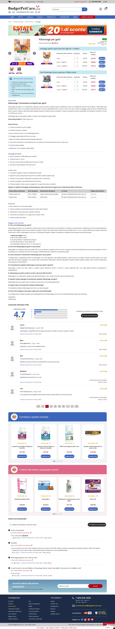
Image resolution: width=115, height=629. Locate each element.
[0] (105, 10)
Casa (9, 22)
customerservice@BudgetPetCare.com (88, 606)
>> (76, 406)
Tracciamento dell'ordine (35, 619)
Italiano (108, 627)
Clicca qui (93, 194)
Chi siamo (11, 601)
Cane (12, 17)
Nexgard (52, 611)
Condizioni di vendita (13, 609)
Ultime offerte (12, 606)
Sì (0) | (101, 334)
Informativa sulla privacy (14, 611)
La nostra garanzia (34, 611)
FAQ (30, 601)
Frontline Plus (54, 604)
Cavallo (30, 17)
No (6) (48, 552)
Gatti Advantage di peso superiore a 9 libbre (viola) (58, 72)
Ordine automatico (34, 616)
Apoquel (25, 536)
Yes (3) (45, 575)
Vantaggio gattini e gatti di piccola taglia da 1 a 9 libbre (59, 49)
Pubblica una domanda (98, 525)
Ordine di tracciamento (80, 1)
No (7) (50, 538)
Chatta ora (108, 624)
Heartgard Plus (54, 606)
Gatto (20, 17)
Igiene (75, 17)
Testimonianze (33, 614)
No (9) (50, 575)
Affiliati (30, 606)
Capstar (52, 601)
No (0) (105, 334)
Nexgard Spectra (55, 614)
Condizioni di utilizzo (34, 609)
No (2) (105, 382)
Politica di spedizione (34, 604)
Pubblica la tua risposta (23, 533)
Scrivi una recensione (90, 315)
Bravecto (52, 609)
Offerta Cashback (13, 619)
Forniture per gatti (18, 22)
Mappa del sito (12, 616)
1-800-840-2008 (96, 2)
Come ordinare (12, 614)
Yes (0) (100, 382)
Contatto (10, 604)
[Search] (84, 9)
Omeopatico (51, 17)
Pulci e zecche (29, 22)
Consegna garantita (30, 1)
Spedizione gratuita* (16, 1)
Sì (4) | (46, 538)
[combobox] (109, 627)
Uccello (40, 17)
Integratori (64, 17)
